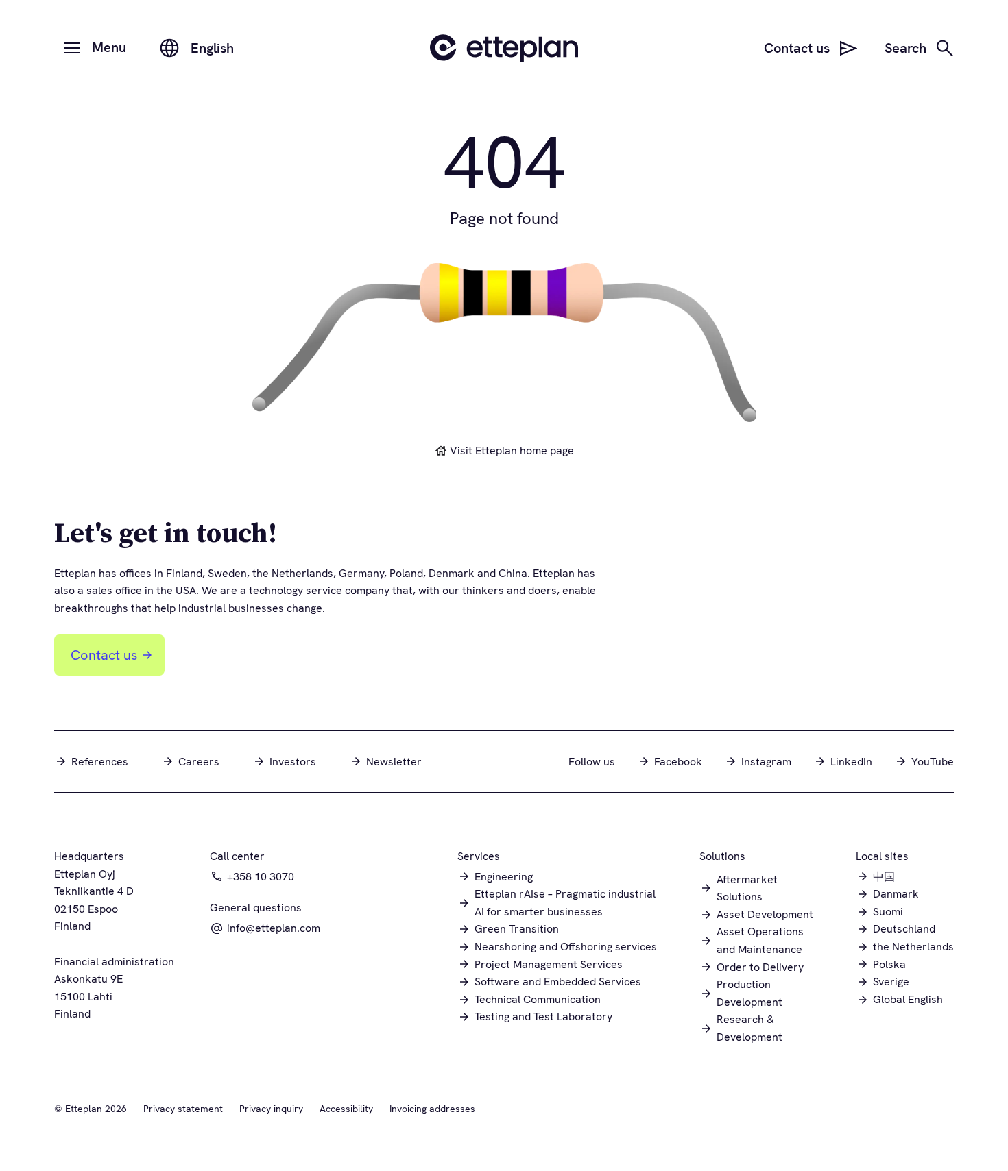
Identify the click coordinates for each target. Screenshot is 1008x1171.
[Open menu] (72, 48)
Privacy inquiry (271, 1108)
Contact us (104, 655)
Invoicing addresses (432, 1108)
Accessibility (346, 1108)
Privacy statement (183, 1108)
